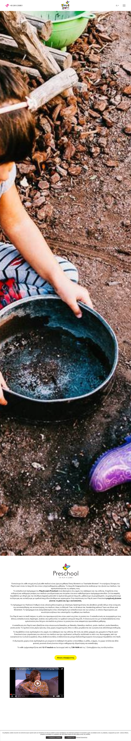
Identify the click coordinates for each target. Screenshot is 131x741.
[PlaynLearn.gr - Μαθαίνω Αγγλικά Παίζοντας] (65, 5)
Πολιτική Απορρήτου (81, 737)
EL (117, 5)
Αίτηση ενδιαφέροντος (65, 658)
